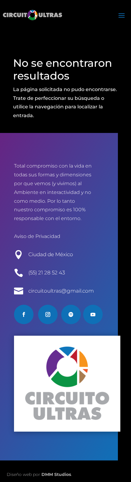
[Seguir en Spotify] (71, 314)
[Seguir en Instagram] (48, 314)
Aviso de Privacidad (37, 236)
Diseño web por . (39, 474)
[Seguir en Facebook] (24, 314)
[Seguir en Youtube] (93, 314)
